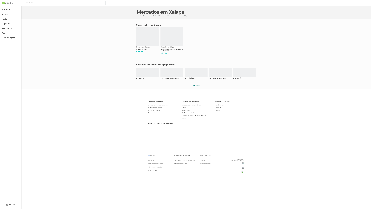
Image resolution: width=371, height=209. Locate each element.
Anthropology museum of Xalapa (192, 105)
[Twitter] (236, 156)
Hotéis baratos (219, 105)
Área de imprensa (205, 163)
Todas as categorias (155, 101)
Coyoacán (237, 78)
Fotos (4, 33)
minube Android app (180, 163)
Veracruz (218, 107)
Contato (202, 160)
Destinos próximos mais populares (155, 64)
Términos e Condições (155, 167)
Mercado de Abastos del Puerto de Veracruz (171, 50)
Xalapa (184, 107)
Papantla (140, 78)
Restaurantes (7, 28)
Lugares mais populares (190, 101)
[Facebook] (232, 156)
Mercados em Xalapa (155, 107)
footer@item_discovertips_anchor (185, 160)
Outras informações (222, 101)
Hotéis (4, 19)
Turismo (5, 14)
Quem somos (152, 170)
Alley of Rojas (186, 110)
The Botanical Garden (188, 113)
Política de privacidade (155, 163)
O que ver (6, 24)
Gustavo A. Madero (217, 78)
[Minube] (7, 3)
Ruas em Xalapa (153, 113)
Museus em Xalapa (154, 110)
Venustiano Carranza (169, 78)
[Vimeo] (239, 156)
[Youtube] (242, 156)
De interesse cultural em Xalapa (158, 105)
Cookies (151, 160)
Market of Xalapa (142, 49)
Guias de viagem (8, 38)
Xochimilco (189, 78)
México (217, 110)
